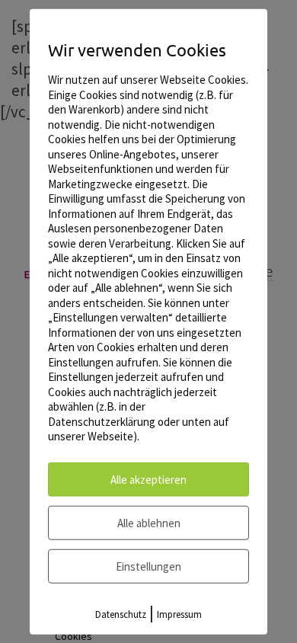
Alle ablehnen (148, 522)
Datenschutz (120, 613)
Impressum (179, 613)
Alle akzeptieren (148, 479)
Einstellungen (148, 565)
